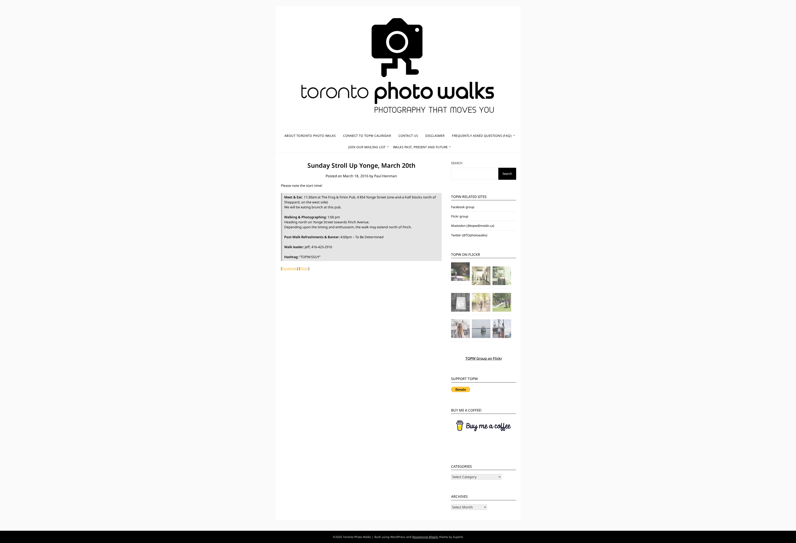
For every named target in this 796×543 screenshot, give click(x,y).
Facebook (289, 268)
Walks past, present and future (420, 147)
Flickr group (459, 216)
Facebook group (462, 207)
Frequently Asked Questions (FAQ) (482, 136)
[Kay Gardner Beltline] (481, 303)
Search (456, 163)
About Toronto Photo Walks (310, 136)
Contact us (408, 136)
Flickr (304, 268)
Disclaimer (434, 136)
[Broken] (460, 303)
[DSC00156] (502, 329)
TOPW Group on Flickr (483, 358)
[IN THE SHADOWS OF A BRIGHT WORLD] (460, 272)
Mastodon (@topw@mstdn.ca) (472, 226)
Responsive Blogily (425, 537)
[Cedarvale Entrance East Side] (502, 276)
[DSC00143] (481, 329)
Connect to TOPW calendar (367, 136)
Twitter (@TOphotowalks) (469, 235)
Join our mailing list (367, 147)
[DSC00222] (502, 303)
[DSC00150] (460, 329)
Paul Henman (385, 176)
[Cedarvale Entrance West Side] (481, 276)
